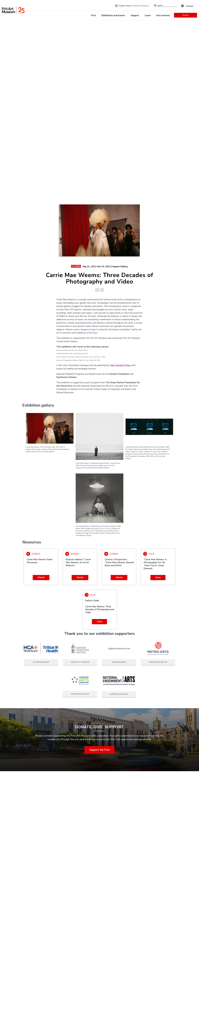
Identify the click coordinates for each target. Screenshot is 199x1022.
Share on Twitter (102, 290)
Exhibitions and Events (113, 15)
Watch (41, 577)
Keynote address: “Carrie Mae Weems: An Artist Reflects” (78, 562)
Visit (93, 15)
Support (135, 15)
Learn (148, 15)
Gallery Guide (99, 606)
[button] (155, 5)
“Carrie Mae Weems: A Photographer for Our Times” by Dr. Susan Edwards (155, 564)
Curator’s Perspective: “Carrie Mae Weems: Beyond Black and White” (119, 562)
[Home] (13, 10)
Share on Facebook (97, 290)
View (158, 577)
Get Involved (163, 15)
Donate (186, 15)
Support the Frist (99, 750)
